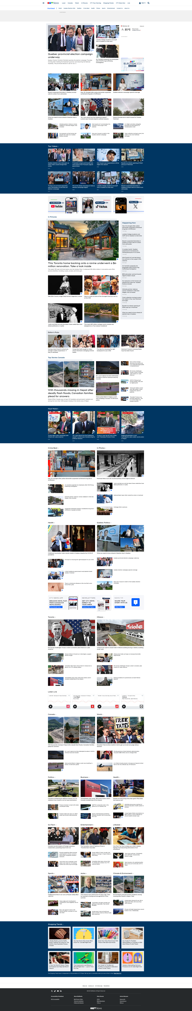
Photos (98, 8)
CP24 (98, 999)
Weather (79, 8)
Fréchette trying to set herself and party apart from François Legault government (82, 164)
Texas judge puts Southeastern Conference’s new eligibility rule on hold (68, 902)
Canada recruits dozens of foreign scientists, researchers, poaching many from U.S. (61, 846)
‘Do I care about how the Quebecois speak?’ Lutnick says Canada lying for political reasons (83, 437)
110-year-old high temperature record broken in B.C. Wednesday (134, 910)
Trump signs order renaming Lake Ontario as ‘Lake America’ (58, 436)
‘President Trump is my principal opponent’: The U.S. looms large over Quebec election (136, 399)
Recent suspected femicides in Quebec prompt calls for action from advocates (62, 93)
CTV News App (98, 985)
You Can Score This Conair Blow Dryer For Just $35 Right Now (83, 941)
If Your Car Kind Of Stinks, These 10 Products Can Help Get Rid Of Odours (59, 966)
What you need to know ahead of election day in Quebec (113, 553)
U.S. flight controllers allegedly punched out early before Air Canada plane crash (133, 125)
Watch (77, 3)
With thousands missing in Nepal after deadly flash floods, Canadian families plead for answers (70, 393)
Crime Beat (86, 8)
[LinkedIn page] (61, 991)
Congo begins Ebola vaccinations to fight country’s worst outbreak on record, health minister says (134, 815)
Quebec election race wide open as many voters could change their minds (58, 164)
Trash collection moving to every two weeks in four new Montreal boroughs (134, 135)
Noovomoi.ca (123, 1001)
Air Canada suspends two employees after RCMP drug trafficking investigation (107, 61)
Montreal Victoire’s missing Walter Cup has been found (131, 349)
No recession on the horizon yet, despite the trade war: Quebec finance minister (68, 135)
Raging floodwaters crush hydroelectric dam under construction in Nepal (132, 437)
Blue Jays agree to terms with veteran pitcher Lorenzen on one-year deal (68, 911)
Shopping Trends (108, 3)
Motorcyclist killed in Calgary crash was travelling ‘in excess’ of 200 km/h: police (107, 398)
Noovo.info (122, 999)
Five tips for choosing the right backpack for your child (106, 349)
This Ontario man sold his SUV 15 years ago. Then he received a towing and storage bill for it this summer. (95, 896)
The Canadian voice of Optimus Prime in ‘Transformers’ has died (93, 846)
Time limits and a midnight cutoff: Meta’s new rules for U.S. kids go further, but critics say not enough (68, 863)
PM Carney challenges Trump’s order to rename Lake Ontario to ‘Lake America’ (136, 373)
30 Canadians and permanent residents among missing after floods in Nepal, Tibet (127, 895)
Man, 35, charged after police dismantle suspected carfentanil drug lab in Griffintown (96, 93)
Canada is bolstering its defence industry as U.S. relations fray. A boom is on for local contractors (62, 799)
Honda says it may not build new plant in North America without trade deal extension (101, 913)
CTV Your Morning (95, 3)
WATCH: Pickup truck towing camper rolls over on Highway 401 (136, 381)
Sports (103, 8)
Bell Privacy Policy (78, 999)
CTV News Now (120, 3)
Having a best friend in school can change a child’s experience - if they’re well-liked (58, 350)
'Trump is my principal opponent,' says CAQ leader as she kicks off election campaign (58, 187)
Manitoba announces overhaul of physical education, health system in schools (134, 806)
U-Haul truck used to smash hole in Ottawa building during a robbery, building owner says (120, 648)
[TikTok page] (55, 991)
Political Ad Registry (79, 1002)
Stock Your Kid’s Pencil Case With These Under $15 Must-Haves (108, 941)
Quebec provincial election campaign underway (126, 558)
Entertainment (111, 8)
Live (129, 3)
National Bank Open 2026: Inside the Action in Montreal (128, 495)
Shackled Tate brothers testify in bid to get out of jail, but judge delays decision (118, 745)
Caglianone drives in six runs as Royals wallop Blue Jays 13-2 (63, 895)
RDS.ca (121, 1002)
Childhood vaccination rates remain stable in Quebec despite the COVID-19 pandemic (70, 553)
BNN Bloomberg (101, 1001)
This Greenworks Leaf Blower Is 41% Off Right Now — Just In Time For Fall (83, 966)
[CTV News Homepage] (53, 3)
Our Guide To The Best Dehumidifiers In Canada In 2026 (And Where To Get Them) (132, 942)
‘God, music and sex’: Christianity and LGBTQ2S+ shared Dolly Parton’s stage (133, 855)
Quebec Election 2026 (69, 8)
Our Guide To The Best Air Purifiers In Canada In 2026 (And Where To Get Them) (108, 966)
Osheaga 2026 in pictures (120, 507)
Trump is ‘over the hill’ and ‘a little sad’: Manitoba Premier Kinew (107, 436)
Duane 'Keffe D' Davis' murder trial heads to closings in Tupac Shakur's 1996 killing (101, 854)
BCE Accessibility (55, 999)
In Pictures (84, 3)
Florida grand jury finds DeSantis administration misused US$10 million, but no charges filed (126, 752)
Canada (70, 3)
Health (93, 8)
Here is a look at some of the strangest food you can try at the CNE (100, 297)
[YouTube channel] (58, 991)
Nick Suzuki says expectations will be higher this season (108, 163)
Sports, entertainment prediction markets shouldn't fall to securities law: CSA (101, 815)
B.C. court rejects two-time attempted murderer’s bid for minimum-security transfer (107, 377)
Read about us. (117, 973)
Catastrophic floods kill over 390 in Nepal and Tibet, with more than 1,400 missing (134, 902)
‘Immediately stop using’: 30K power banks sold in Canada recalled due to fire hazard (78, 678)
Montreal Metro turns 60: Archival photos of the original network (116, 478)
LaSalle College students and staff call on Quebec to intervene (106, 40)
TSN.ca (99, 1002)
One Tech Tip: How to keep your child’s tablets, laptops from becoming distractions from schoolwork (127, 847)
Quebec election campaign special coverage (126, 92)
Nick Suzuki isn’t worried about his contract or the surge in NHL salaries (101, 125)
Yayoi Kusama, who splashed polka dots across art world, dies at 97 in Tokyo (134, 864)
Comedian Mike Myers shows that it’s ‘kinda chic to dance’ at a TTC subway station (101, 863)
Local (63, 3)
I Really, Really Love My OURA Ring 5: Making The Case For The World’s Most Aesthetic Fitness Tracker (59, 943)
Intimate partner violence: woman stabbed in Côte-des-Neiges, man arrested (68, 125)
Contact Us (120, 8)
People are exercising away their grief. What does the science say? (128, 799)
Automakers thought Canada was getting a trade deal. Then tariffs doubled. (101, 904)
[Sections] (43, 3)
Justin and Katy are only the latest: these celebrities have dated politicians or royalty (65, 325)
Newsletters (107, 985)
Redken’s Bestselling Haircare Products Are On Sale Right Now (132, 965)
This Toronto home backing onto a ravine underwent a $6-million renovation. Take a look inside (82, 265)
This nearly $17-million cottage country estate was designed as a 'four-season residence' (99, 325)
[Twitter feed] (52, 991)
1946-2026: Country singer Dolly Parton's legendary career (65, 296)
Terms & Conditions (78, 1001)
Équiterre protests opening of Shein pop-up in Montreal (132, 163)
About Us (126, 8)
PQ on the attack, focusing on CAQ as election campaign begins (83, 186)
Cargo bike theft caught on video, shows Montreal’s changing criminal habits (83, 350)
